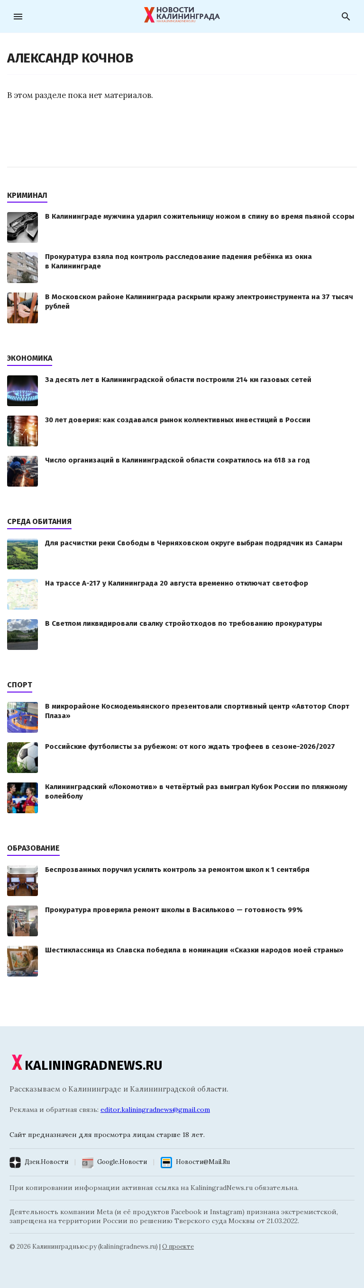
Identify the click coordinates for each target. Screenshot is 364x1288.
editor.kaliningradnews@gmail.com (155, 1109)
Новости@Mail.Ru (203, 1162)
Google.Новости (122, 1162)
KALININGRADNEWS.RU (94, 1065)
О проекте (178, 1247)
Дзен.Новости (46, 1162)
